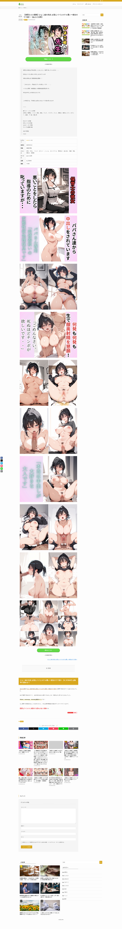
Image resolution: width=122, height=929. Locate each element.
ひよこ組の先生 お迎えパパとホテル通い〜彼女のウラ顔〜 (62, 659)
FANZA (26, 19)
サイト (22, 837)
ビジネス (66, 885)
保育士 (65, 872)
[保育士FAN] (21, 4)
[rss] (101, 1)
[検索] (102, 1)
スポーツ (66, 882)
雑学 (65, 899)
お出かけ (66, 879)
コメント (23, 807)
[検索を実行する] (102, 15)
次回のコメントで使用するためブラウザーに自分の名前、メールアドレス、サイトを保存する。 (43, 842)
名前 (22, 825)
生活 (65, 889)
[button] (23, 728)
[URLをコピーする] (73, 728)
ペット (65, 895)
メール (23, 831)
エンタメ (66, 875)
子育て (65, 892)
